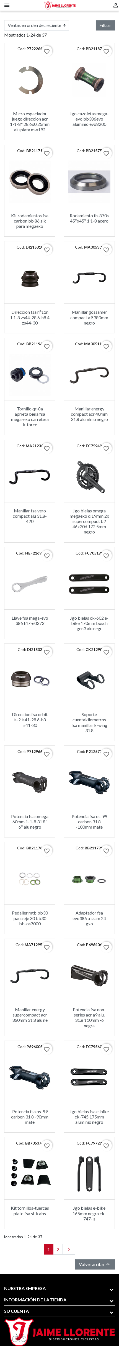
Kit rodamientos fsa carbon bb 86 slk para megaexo (29, 221)
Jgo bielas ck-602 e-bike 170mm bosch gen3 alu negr (89, 623)
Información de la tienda (35, 1299)
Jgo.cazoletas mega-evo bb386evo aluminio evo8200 (89, 119)
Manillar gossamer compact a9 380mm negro (89, 317)
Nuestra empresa (25, 1288)
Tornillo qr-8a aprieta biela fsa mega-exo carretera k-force (30, 416)
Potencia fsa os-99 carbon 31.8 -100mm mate (89, 821)
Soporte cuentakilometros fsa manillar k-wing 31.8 (89, 722)
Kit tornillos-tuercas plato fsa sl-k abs (30, 1210)
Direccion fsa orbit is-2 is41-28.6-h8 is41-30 (30, 719)
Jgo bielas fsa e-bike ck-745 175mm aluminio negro (89, 1117)
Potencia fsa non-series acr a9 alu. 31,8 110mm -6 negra (89, 1017)
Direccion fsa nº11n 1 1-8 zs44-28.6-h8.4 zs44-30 (30, 317)
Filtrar (105, 25)
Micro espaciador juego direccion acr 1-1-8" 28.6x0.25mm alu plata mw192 (30, 121)
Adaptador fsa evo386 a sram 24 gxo (89, 918)
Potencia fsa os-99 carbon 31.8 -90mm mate (29, 1117)
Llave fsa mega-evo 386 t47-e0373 (30, 620)
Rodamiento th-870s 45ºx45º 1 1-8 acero (89, 218)
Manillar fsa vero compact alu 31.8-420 (30, 516)
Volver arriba (95, 1264)
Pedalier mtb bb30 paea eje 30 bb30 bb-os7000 (30, 918)
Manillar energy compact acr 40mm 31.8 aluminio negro (89, 414)
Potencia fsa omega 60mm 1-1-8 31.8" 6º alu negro (29, 821)
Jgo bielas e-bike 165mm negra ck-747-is (89, 1213)
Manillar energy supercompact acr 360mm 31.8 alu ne (30, 1015)
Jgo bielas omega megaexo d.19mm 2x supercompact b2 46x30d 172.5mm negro (89, 521)
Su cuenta (16, 1311)
